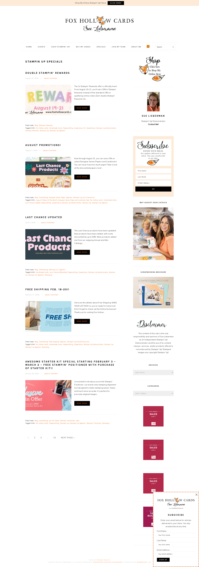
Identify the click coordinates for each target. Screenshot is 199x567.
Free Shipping (54, 342)
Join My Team (54, 421)
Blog (36, 125)
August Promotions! (43, 145)
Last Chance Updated (43, 217)
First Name (161, 531)
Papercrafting (68, 128)
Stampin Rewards (32, 131)
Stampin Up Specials (57, 131)
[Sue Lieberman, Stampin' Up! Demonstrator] (99, 36)
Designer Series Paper (57, 197)
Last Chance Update (32, 203)
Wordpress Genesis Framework (108, 562)
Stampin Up (44, 131)
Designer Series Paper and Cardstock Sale (73, 200)
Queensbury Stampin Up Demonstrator (101, 128)
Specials (69, 197)
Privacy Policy (103, 560)
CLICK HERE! (116, 3)
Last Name (161, 540)
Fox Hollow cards (42, 128)
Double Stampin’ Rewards (47, 72)
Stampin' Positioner (67, 421)
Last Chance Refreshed (58, 272)
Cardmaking (43, 197)
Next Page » (68, 438)
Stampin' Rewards (46, 125)
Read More (82, 108)
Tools (77, 421)
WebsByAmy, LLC (144, 562)
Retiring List (53, 270)
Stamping (48, 275)
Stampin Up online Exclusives (78, 342)
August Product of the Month (46, 200)
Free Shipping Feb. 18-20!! (47, 289)
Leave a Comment (50, 78)
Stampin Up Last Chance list (84, 197)
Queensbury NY (80, 128)
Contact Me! (153, 124)
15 (54, 438)
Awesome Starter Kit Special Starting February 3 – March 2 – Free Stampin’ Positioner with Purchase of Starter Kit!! (70, 365)
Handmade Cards (55, 128)
